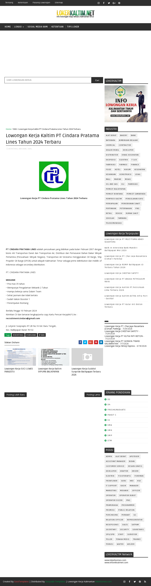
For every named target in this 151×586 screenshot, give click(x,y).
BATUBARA (110, 140)
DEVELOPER (128, 150)
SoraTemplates (21, 581)
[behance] (140, 3)
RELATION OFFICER (114, 520)
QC (135, 515)
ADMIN (109, 456)
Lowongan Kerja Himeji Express (120, 346)
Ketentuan (23, 2)
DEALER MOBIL (112, 150)
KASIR (123, 486)
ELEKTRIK (123, 160)
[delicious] (145, 3)
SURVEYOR (132, 534)
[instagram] (98, 3)
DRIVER (135, 471)
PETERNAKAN (126, 208)
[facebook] (104, 3)
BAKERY (123, 135)
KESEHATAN (139, 169)
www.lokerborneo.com (115, 560)
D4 (108, 404)
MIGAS (128, 179)
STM (109, 440)
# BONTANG (18, 335)
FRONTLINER (112, 481)
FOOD (108, 169)
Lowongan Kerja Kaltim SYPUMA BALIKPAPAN (49, 370)
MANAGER (134, 486)
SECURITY (124, 529)
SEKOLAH (110, 218)
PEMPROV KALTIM (114, 199)
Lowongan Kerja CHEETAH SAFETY (122, 273)
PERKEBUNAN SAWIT (131, 204)
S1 (108, 420)
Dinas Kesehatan (130, 155)
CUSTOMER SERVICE (115, 466)
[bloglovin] (124, 3)
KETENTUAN (57, 27)
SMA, (30, 148)
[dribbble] (129, 3)
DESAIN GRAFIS (135, 466)
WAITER (120, 544)
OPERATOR (111, 495)
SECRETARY (111, 529)
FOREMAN (139, 476)
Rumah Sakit (132, 213)
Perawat (126, 515)
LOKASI (18, 27)
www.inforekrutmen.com (116, 562)
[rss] (135, 3)
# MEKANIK (31, 335)
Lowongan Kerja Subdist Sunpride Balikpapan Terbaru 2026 (86, 371)
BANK (133, 135)
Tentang (9, 2)
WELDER (130, 544)
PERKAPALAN (112, 204)
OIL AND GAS (112, 184)
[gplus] (114, 3)
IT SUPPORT (111, 486)
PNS (137, 208)
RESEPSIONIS (112, 525)
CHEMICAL (110, 145)
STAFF (121, 534)
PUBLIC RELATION (126, 510)
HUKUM (127, 169)
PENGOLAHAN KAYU (134, 199)
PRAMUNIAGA (112, 505)
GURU (123, 481)
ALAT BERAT (111, 135)
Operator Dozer (114, 500)
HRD (132, 481)
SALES (125, 525)
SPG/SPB (110, 534)
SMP (109, 435)
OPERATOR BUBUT (127, 495)
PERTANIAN (111, 208)
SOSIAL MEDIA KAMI (38, 27)
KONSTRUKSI (126, 174)
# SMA (42, 335)
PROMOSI (110, 510)
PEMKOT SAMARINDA (136, 194)
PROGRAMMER (128, 505)
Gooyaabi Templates (55, 581)
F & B (134, 160)
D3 (108, 399)
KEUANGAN (111, 174)
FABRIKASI (111, 165)
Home (8, 27)
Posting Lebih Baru (15, 394)
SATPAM (135, 525)
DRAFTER (124, 471)
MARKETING (111, 490)
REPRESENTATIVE (135, 520)
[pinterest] (119, 3)
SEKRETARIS (138, 529)
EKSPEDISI (111, 160)
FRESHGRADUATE (116, 409)
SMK (109, 430)
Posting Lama (93, 394)
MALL (108, 179)
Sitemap (59, 2)
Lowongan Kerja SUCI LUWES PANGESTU (18, 370)
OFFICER (136, 490)
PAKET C (111, 415)
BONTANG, (13, 148)
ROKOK (119, 213)
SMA (15, 129)
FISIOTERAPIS (124, 476)
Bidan (132, 461)
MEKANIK (124, 490)
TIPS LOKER (73, 27)
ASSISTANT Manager (115, 461)
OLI (122, 184)
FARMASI (123, 165)
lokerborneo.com (103, 581)
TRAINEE (137, 539)
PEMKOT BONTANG (114, 194)
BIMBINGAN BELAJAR (128, 140)
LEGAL (138, 174)
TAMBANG (122, 218)
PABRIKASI (133, 184)
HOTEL (118, 169)
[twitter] (109, 3)
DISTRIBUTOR (112, 155)
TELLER (109, 539)
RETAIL (109, 213)
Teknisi (109, 544)
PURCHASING (112, 515)
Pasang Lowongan (41, 2)
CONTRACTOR (125, 145)
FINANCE (135, 165)
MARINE (117, 179)
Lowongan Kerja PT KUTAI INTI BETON (124, 336)
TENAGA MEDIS (122, 539)
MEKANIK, (23, 148)
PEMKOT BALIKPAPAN (116, 189)
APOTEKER (134, 456)
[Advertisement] (75, 53)
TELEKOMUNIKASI (114, 223)
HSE (139, 481)
